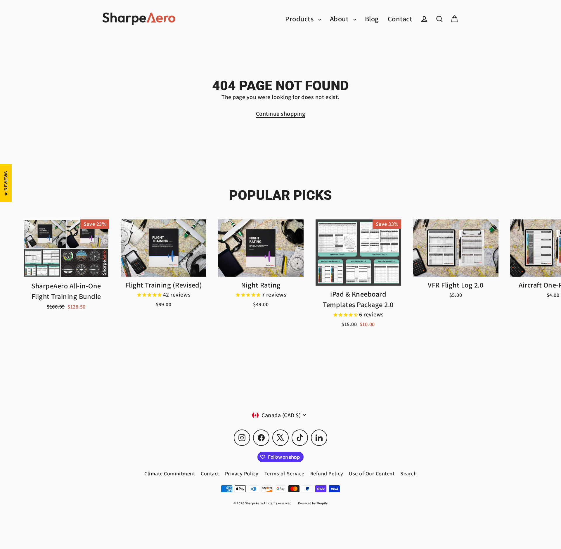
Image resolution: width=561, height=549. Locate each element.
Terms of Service (284, 473)
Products (300, 18)
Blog (372, 18)
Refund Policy (326, 473)
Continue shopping (280, 113)
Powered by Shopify (313, 503)
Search (408, 473)
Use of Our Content (371, 473)
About (340, 18)
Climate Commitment (169, 473)
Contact (400, 18)
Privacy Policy (242, 473)
